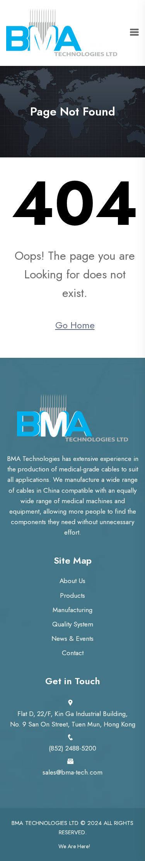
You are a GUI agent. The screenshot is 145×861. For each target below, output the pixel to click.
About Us (72, 580)
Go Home (75, 325)
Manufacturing (72, 609)
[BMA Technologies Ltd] (62, 32)
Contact (73, 652)
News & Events (72, 638)
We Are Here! (74, 846)
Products (72, 595)
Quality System (72, 624)
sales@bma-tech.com (72, 772)
